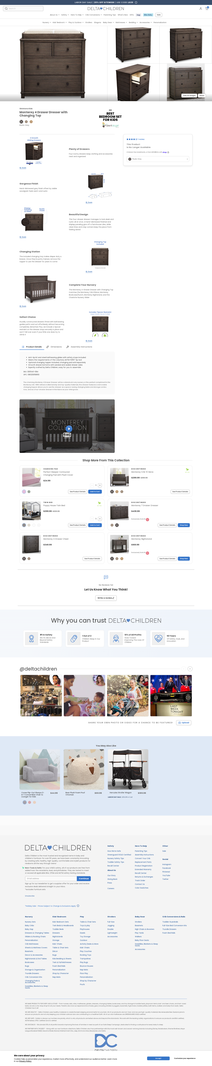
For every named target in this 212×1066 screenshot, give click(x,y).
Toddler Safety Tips (115, 862)
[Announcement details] (78, 906)
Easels (82, 933)
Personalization (160, 22)
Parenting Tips (110, 15)
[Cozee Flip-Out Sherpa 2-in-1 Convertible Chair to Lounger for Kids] (40, 769)
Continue (84, 878)
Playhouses (85, 929)
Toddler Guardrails (170, 922)
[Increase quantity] (100, 485)
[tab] (32, 347)
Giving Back (112, 879)
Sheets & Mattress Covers (36, 947)
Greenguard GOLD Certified (119, 854)
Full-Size (110, 922)
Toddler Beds (58, 929)
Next (190, 669)
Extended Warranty (143, 869)
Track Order (140, 880)
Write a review (105, 598)
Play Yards (139, 933)
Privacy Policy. (25, 1061)
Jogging (110, 925)
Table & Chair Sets (60, 947)
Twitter (165, 879)
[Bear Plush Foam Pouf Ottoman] (84, 769)
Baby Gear (107, 22)
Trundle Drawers (32, 973)
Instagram (166, 864)
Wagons (97, 22)
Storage (56, 940)
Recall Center (113, 866)
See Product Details (78, 492)
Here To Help (76, 15)
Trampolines (85, 958)
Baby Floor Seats (142, 940)
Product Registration (143, 866)
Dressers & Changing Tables (37, 933)
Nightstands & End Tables (36, 958)
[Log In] (200, 8)
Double (110, 929)
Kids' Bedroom (59, 22)
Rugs (27, 966)
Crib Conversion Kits (33, 977)
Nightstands (58, 936)
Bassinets (29, 951)
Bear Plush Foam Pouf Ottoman (75, 793)
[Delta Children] (58, 848)
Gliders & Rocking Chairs (35, 936)
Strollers (88, 22)
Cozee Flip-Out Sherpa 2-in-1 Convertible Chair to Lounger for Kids (32, 794)
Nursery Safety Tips (115, 858)
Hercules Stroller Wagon (121, 792)
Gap (138, 15)
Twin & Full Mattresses (62, 962)
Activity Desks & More (89, 944)
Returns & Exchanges (144, 877)
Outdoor (83, 940)
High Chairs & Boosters (144, 929)
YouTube (166, 875)
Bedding (132, 22)
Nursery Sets (30, 922)
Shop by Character (61, 973)
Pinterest (166, 872)
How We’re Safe (114, 851)
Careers (110, 888)
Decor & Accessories (34, 955)
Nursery (46, 22)
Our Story (111, 875)
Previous (184, 669)
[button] (21, 122)
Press (109, 883)
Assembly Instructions (144, 854)
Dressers (56, 933)
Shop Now (184, 525)
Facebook (166, 868)
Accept (158, 1058)
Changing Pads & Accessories (32, 981)
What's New (123, 15)
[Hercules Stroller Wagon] (128, 769)
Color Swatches (141, 888)
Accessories (145, 22)
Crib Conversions (92, 15)
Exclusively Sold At (138, 519)
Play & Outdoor (75, 22)
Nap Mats (56, 977)
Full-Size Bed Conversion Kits (174, 925)
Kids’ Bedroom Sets (61, 922)
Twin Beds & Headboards (63, 925)
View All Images (189, 95)
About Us (54, 15)
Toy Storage (85, 936)
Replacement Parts (143, 862)
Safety (64, 15)
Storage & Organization (35, 969)
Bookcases (29, 962)
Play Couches (86, 951)
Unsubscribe (29, 896)
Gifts (132, 15)
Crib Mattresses (31, 944)
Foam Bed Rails (59, 966)
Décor (55, 951)
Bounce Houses (86, 966)
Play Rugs (84, 962)
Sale (158, 15)
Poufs (82, 984)
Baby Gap (29, 929)
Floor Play (84, 973)
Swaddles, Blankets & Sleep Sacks (36, 987)
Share (201, 95)
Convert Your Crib (142, 858)
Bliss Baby (148, 15)
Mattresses (120, 22)
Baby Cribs (29, 925)
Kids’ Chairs (57, 944)
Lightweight (112, 933)
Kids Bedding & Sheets (62, 958)
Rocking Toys (85, 955)
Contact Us (140, 884)
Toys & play (85, 925)
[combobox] (23, 8)
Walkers (138, 936)
